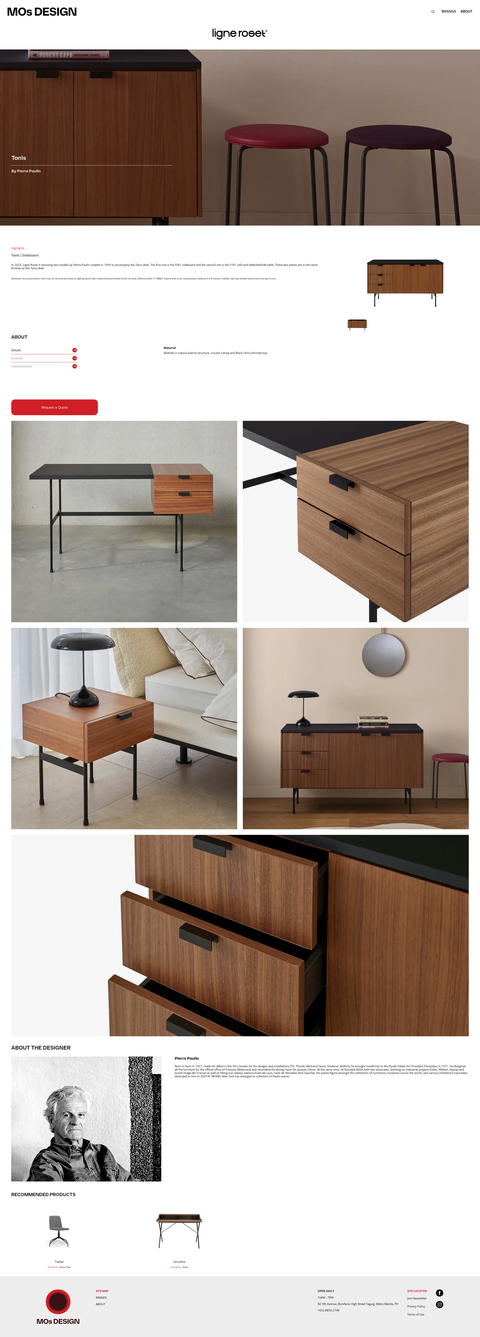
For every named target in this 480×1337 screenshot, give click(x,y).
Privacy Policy (416, 1306)
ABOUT (466, 11)
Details (16, 350)
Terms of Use (415, 1314)
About (100, 1304)
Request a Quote (54, 407)
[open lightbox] (405, 280)
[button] (449, 11)
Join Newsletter (417, 1298)
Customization (21, 366)
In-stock (16, 358)
